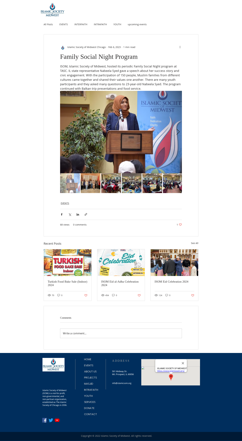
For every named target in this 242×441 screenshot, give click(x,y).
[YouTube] (57, 420)
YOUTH (117, 24)
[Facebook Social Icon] (44, 420)
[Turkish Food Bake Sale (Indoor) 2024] (67, 262)
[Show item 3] (111, 183)
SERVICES (89, 402)
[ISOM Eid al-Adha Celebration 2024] (121, 262)
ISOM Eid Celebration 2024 (171, 281)
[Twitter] (51, 420)
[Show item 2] (90, 183)
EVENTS (63, 24)
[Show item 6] (173, 183)
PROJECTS (90, 378)
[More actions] (180, 47)
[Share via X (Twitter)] (69, 214)
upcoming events (137, 24)
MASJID (88, 384)
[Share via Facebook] (61, 214)
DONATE (89, 408)
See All (194, 243)
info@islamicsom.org (121, 383)
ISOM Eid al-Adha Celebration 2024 (120, 283)
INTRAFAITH (100, 24)
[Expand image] (121, 132)
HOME (87, 359)
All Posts (48, 24)
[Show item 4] (132, 183)
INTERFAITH (80, 24)
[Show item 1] (70, 183)
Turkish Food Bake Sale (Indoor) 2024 (67, 283)
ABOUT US (90, 371)
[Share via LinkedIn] (77, 214)
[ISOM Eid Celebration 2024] (174, 262)
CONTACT (90, 414)
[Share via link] (85, 214)
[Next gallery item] (178, 132)
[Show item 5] (152, 183)
